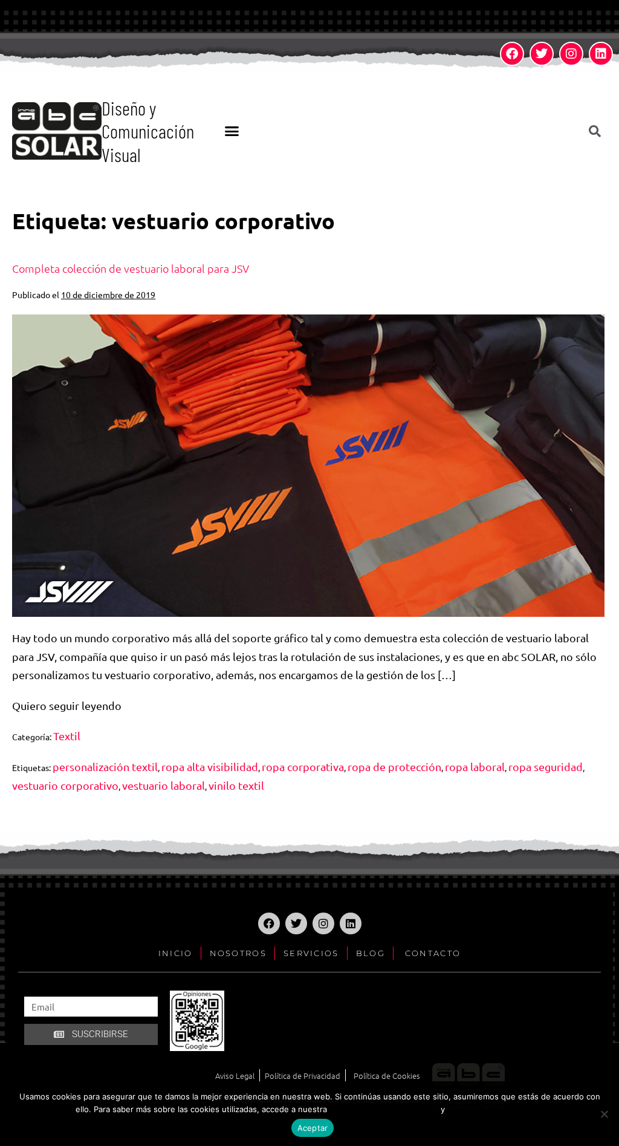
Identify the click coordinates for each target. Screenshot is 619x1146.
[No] (604, 1114)
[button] (231, 131)
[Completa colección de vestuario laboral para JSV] (308, 465)
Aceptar (312, 1128)
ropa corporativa (303, 766)
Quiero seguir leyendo (67, 704)
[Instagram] (571, 54)
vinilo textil (236, 785)
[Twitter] (542, 54)
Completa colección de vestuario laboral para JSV (130, 268)
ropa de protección (394, 766)
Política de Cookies (495, 1108)
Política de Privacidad (383, 1108)
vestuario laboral (163, 785)
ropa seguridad (545, 766)
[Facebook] (512, 54)
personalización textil (105, 766)
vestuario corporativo (65, 785)
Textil (66, 735)
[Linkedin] (601, 54)
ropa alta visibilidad (209, 766)
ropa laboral (475, 766)
